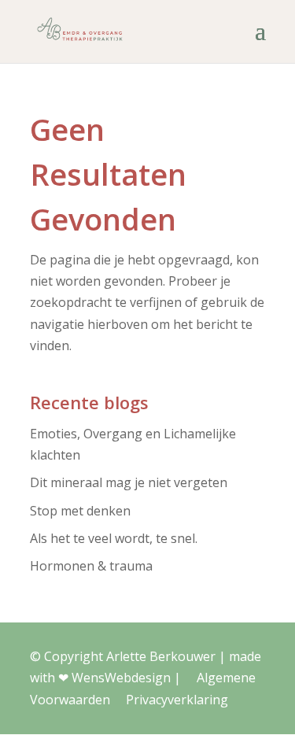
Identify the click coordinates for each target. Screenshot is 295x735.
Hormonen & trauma (91, 565)
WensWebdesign (121, 677)
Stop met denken (80, 510)
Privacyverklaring (177, 699)
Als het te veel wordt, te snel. (113, 538)
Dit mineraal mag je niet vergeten (128, 482)
